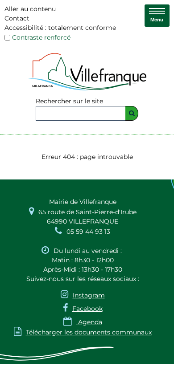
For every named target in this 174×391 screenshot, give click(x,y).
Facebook (87, 309)
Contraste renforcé (41, 37)
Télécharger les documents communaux (83, 332)
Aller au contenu (30, 9)
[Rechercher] (131, 113)
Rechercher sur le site (69, 101)
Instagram (89, 295)
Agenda (82, 322)
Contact (16, 18)
